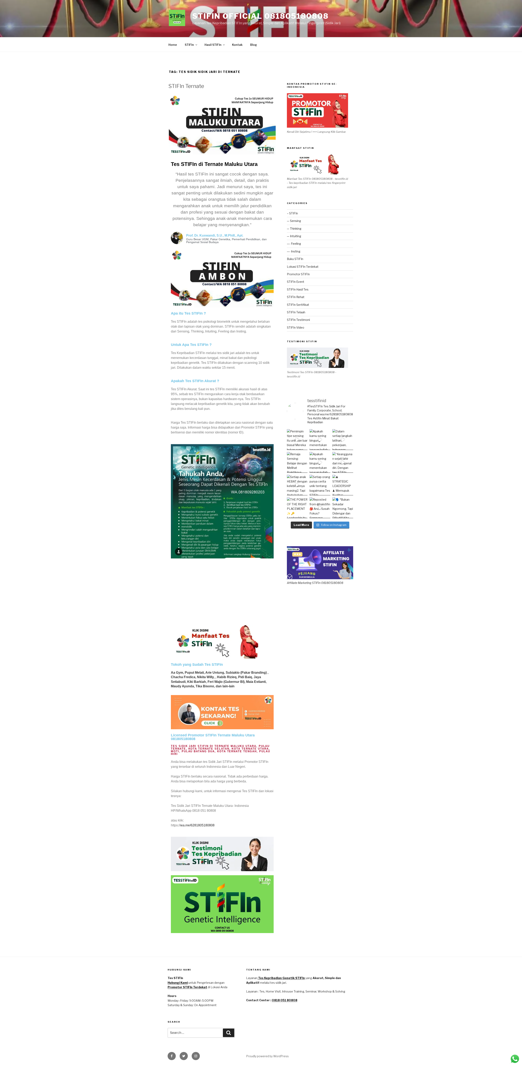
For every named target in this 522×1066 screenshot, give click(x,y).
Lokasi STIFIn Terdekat (303, 266)
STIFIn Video (295, 327)
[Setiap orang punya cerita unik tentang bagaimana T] (320, 485)
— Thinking (294, 228)
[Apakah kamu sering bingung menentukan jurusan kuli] (320, 439)
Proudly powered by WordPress (267, 1056)
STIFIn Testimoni (298, 319)
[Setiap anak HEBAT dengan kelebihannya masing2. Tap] (297, 485)
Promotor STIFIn (298, 274)
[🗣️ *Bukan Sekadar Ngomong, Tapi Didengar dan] (342, 507)
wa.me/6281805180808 (197, 825)
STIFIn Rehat (295, 297)
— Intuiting (294, 236)
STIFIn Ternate (186, 86)
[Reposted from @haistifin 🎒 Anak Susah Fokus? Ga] (320, 507)
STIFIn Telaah (296, 312)
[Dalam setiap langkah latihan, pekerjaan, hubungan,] (342, 439)
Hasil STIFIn (213, 44)
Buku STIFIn (295, 259)
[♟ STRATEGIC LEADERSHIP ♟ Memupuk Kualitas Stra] (342, 485)
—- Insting (293, 251)
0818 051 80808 (284, 1000)
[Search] (228, 1033)
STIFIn (189, 44)
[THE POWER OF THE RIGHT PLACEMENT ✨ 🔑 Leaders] (297, 507)
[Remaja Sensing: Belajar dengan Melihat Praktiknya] (297, 462)
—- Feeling (294, 243)
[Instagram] (196, 1056)
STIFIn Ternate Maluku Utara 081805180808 (213, 737)
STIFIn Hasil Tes (298, 289)
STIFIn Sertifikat (298, 304)
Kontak (237, 44)
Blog (253, 44)
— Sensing (294, 221)
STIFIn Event (295, 281)
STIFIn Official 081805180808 (260, 16)
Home (172, 44)
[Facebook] (172, 1056)
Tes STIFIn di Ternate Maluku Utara (214, 164)
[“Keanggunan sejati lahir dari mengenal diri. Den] (342, 462)
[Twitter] (184, 1056)
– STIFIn (292, 213)
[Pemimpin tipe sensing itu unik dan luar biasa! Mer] (297, 439)
